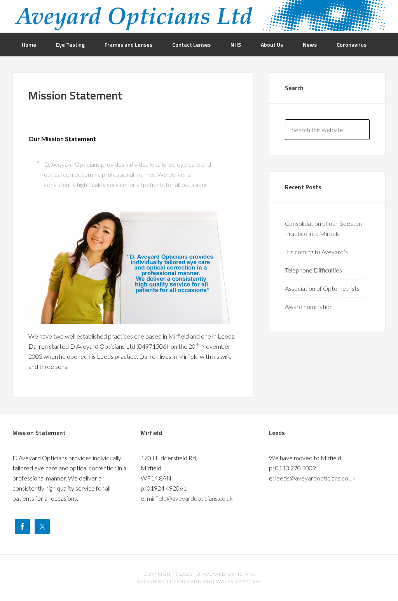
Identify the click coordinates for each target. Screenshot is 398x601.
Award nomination (309, 306)
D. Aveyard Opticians (199, 15)
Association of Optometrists (322, 288)
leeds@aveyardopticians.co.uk (315, 478)
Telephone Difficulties (313, 270)
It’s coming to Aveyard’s (316, 251)
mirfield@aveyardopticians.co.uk (190, 498)
